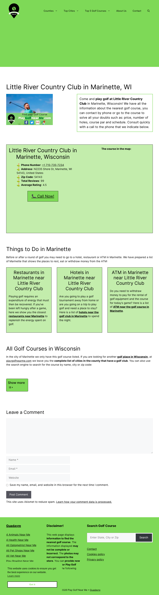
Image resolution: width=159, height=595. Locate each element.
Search (143, 537)
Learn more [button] (13, 576)
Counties (49, 10)
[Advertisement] (79, 45)
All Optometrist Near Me (21, 545)
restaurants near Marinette (26, 316)
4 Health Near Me (17, 540)
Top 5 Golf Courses (95, 10)
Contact (137, 10)
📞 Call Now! (43, 196)
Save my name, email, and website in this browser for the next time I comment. (59, 484)
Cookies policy (96, 554)
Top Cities (69, 10)
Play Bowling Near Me (20, 561)
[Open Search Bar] (148, 11)
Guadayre (13, 526)
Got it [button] (32, 584)
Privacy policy (95, 559)
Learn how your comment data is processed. (84, 501)
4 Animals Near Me (18, 534)
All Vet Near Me (16, 555)
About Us (121, 10)
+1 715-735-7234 (53, 165)
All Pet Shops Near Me (20, 550)
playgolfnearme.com (19, 360)
